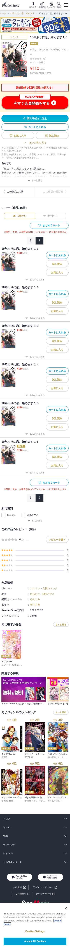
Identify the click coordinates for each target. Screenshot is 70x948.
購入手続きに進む (37, 118)
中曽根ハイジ (31, 801)
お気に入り (20, 135)
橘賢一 (12, 801)
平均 (21, 539)
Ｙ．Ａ (60, 757)
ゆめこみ (35, 599)
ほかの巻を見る (37, 142)
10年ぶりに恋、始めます (22, 13)
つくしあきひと (55, 801)
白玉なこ (11, 515)
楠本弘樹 (52, 757)
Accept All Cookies (35, 941)
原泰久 (4, 757)
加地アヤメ (32, 515)
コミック (14, 37)
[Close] (66, 908)
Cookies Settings (35, 931)
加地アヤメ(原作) (51, 49)
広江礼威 (29, 757)
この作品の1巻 (15, 191)
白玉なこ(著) (36, 49)
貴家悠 (4, 801)
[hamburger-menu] (66, 5)
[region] (35, 925)
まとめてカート (51, 225)
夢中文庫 (35, 604)
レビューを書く (37, 62)
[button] (45, 893)
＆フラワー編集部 (10, 665)
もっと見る (37, 180)
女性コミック (50, 588)
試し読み (54, 135)
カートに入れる (37, 127)
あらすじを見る (37, 279)
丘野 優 (42, 801)
